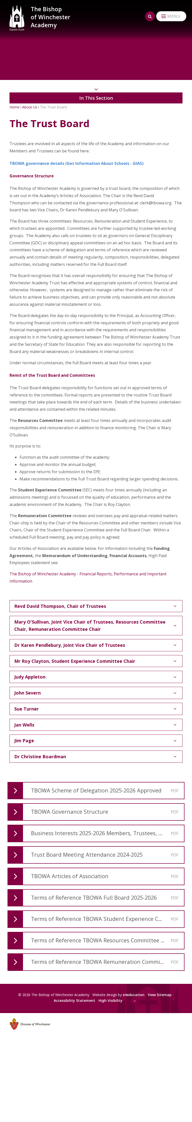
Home (15, 107)
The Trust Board (53, 107)
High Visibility (110, 1000)
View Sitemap (160, 994)
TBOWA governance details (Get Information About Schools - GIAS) (77, 163)
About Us (29, 107)
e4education (133, 994)
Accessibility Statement (74, 1000)
